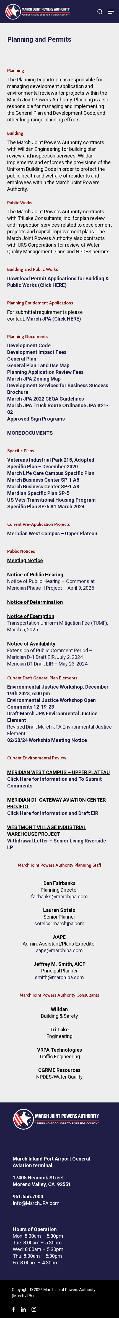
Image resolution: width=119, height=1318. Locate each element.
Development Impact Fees (36, 352)
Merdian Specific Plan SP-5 (38, 493)
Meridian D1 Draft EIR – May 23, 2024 (47, 664)
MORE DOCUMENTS (30, 433)
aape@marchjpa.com (59, 950)
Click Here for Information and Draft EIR (52, 813)
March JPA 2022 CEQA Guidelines (45, 399)
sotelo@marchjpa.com (59, 923)
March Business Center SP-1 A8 (43, 486)
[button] (111, 11)
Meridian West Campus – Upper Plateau (52, 533)
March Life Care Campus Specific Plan (50, 473)
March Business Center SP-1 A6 (43, 480)
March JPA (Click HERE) (53, 319)
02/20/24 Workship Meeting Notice (47, 740)
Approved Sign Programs (36, 419)
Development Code (29, 345)
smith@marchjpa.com (59, 977)
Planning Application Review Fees (45, 372)
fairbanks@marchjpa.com (59, 896)
